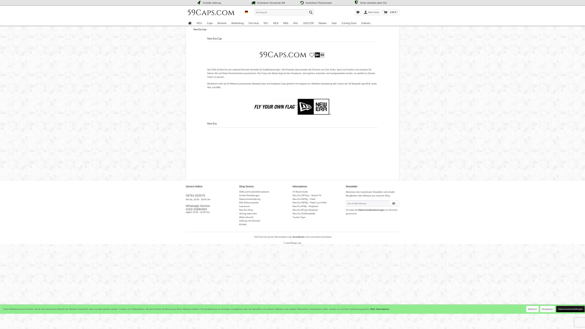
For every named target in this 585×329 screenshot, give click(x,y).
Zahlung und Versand (249, 220)
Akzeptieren (547, 309)
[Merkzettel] (358, 12)
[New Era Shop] (292, 54)
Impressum (244, 206)
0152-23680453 (196, 209)
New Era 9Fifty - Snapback (305, 206)
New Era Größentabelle (303, 213)
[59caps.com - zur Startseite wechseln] (211, 13)
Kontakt (242, 224)
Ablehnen (532, 309)
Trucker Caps (298, 217)
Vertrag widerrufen (248, 213)
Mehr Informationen (379, 309)
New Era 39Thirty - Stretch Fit (306, 195)
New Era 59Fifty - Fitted (303, 199)
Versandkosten (298, 237)
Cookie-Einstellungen (249, 195)
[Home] (190, 23)
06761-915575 (195, 195)
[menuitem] (284, 12)
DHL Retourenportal (248, 202)
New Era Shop (246, 210)
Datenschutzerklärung (249, 199)
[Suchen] (311, 12)
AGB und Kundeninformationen (254, 192)
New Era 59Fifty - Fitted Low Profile (309, 202)
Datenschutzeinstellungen (570, 309)
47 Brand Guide (300, 192)
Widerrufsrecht (246, 217)
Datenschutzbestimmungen (371, 210)
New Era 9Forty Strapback (305, 210)
